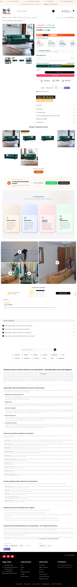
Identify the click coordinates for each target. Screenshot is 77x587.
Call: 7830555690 (39, 183)
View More (38, 171)
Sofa (22, 565)
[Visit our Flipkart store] (49, 545)
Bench (10, 17)
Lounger (23, 574)
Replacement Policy (44, 578)
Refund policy (18, 584)
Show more (38, 105)
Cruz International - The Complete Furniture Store (49, 538)
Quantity (38, 69)
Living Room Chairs (25, 572)
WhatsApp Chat (52, 183)
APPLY (72, 58)
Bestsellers (4, 17)
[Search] (55, 349)
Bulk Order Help (64, 183)
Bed (25, 17)
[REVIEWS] (75, 293)
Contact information (57, 584)
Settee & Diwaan (25, 576)
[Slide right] (33, 60)
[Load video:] (57, 262)
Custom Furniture (43, 574)
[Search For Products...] (53, 11)
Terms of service (36, 584)
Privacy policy (27, 584)
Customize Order (71, 63)
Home (3, 20)
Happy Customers (43, 567)
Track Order (42, 565)
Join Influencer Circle (44, 576)
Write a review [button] (63, 293)
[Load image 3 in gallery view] (22, 60)
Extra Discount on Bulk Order (42, 63)
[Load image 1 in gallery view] (8, 60)
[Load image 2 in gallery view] (15, 60)
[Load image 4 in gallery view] (29, 60)
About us (41, 569)
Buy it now (55, 75)
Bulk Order (41, 572)
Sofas (21, 17)
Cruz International (43, 373)
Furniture (34, 17)
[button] (73, 11)
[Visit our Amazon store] (42, 545)
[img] (7, 303)
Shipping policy (46, 584)
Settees (14, 17)
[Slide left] (3, 60)
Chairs (29, 17)
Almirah (22, 567)
